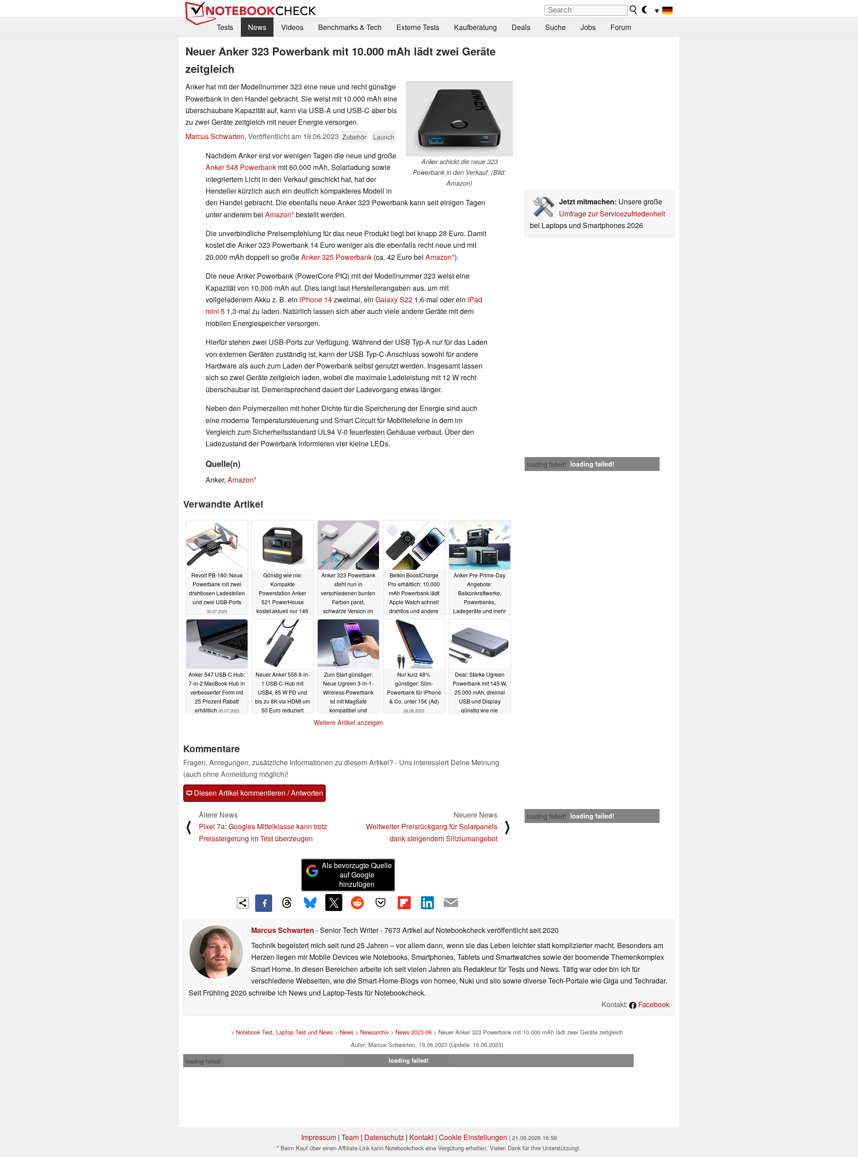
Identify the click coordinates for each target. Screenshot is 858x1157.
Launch (383, 136)
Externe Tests (417, 27)
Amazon (278, 214)
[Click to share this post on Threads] (286, 902)
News (257, 27)
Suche (555, 27)
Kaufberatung (475, 27)
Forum (620, 27)
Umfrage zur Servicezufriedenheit (612, 213)
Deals (521, 27)
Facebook (652, 1004)
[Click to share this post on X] (333, 902)
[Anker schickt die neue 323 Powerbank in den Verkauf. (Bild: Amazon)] (459, 119)
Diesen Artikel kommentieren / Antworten (257, 793)
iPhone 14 (315, 299)
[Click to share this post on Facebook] (263, 902)
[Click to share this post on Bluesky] (310, 902)
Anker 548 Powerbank (241, 167)
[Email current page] (450, 902)
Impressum (318, 1137)
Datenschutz (384, 1137)
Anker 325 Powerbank (336, 257)
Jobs (588, 27)
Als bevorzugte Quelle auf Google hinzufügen (357, 874)
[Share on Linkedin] (427, 902)
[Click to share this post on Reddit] (357, 902)
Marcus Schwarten (214, 136)
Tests (225, 27)
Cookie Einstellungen (473, 1137)
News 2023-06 (413, 1032)
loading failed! (546, 464)
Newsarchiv (374, 1032)
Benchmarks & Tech (350, 27)
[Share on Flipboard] (403, 902)
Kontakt (421, 1137)
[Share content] (243, 903)
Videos (292, 27)
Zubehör (354, 136)
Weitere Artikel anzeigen (348, 722)
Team (350, 1137)
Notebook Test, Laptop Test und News (284, 1032)
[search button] (634, 9)
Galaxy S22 (393, 299)
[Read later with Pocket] (380, 902)
